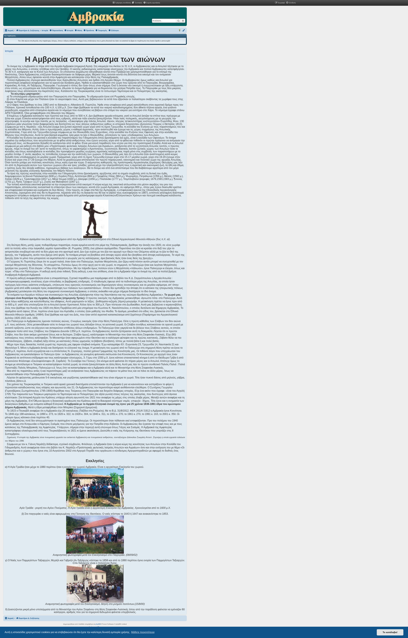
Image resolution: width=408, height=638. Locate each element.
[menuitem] (137, 3)
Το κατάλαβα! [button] (390, 632)
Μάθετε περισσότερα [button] (142, 632)
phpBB (98, 624)
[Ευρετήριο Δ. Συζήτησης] (96, 17)
